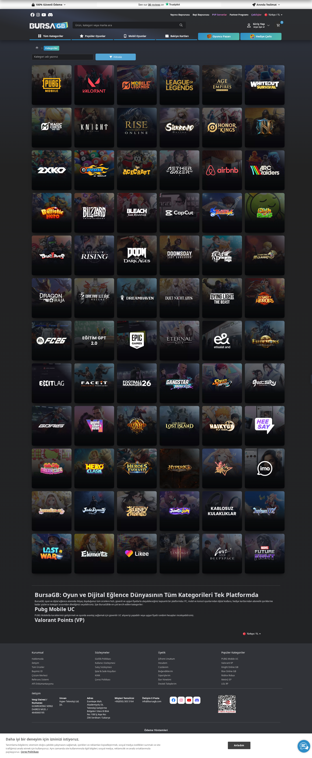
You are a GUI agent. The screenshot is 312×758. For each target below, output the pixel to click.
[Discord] (196, 700)
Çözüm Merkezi (39, 675)
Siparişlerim (164, 675)
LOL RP (224, 683)
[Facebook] (173, 700)
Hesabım (162, 662)
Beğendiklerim (165, 671)
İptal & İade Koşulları (105, 671)
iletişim (35, 662)
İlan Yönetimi (164, 679)
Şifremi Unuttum (166, 658)
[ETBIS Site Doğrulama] (247, 704)
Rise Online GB (228, 671)
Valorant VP (227, 662)
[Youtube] (189, 700)
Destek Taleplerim (167, 683)
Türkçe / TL (274, 14)
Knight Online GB (229, 667)
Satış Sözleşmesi (103, 667)
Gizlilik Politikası (103, 658)
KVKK (97, 675)
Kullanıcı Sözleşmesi (105, 662)
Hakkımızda (38, 658)
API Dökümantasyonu (42, 683)
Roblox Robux (228, 675)
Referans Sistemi (40, 679)
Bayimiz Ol (37, 671)
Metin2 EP (226, 679)
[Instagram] (181, 700)
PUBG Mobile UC (229, 658)
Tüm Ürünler (38, 667)
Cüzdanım (163, 667)
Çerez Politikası (102, 679)
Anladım (239, 745)
